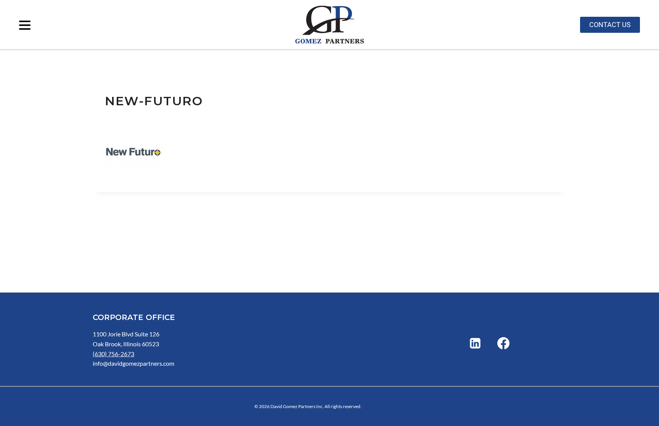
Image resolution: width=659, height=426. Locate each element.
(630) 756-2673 (113, 353)
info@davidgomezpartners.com (133, 363)
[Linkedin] (475, 343)
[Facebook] (503, 343)
